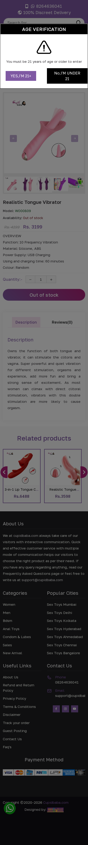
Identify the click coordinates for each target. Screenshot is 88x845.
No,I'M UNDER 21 (67, 76)
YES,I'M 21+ (21, 76)
